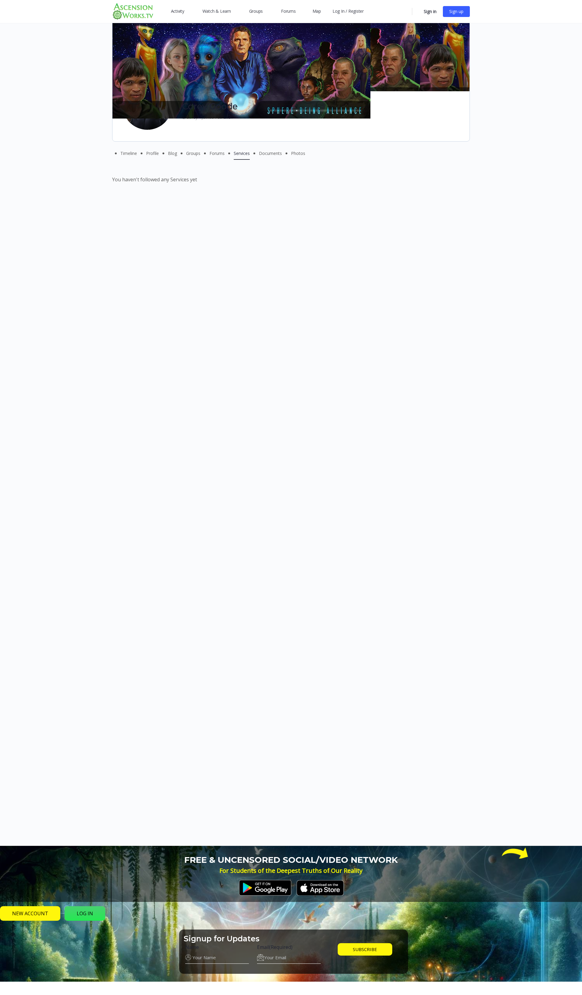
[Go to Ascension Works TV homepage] (132, 10)
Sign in (430, 11)
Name (192, 947)
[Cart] (417, 11)
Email (275, 947)
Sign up (456, 11)
